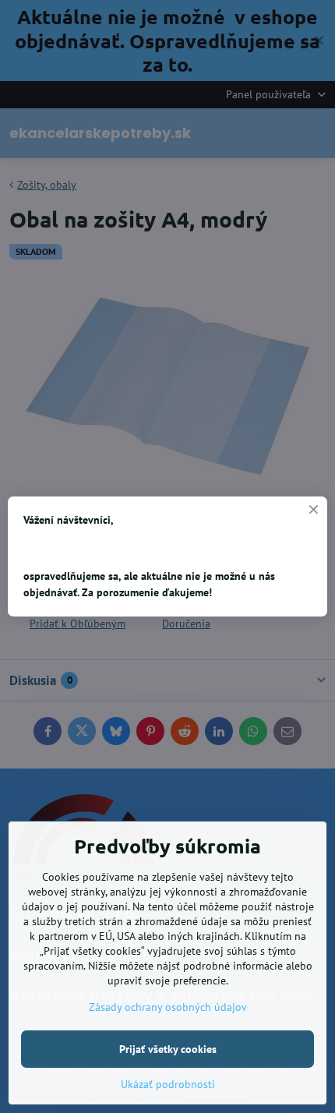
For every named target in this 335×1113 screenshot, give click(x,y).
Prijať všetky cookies (168, 1049)
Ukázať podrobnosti (168, 1084)
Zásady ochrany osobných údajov (168, 1007)
